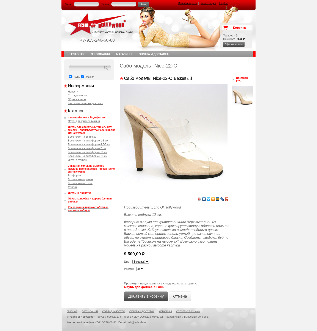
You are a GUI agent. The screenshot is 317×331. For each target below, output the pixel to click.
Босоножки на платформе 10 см (87, 152)
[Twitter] (208, 199)
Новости (73, 91)
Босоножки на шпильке (82, 136)
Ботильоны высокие (80, 183)
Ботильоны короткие (80, 179)
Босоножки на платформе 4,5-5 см (89, 144)
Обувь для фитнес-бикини (84, 121)
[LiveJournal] (222, 199)
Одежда (89, 76)
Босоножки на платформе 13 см (87, 156)
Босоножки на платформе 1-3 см (88, 140)
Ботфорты (74, 175)
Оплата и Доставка (154, 54)
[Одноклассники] (213, 199)
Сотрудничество (78, 95)
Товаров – (230, 35)
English (223, 3)
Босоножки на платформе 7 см (87, 148)
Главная (77, 54)
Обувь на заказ (77, 99)
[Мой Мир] (217, 199)
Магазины (124, 54)
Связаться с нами (188, 311)
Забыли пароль (187, 3)
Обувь (76, 76)
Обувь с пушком (77, 160)
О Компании (100, 54)
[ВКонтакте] (204, 199)
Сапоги (72, 187)
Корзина (239, 27)
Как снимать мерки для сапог (85, 103)
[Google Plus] (226, 199)
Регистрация (208, 3)
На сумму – (234, 39)
